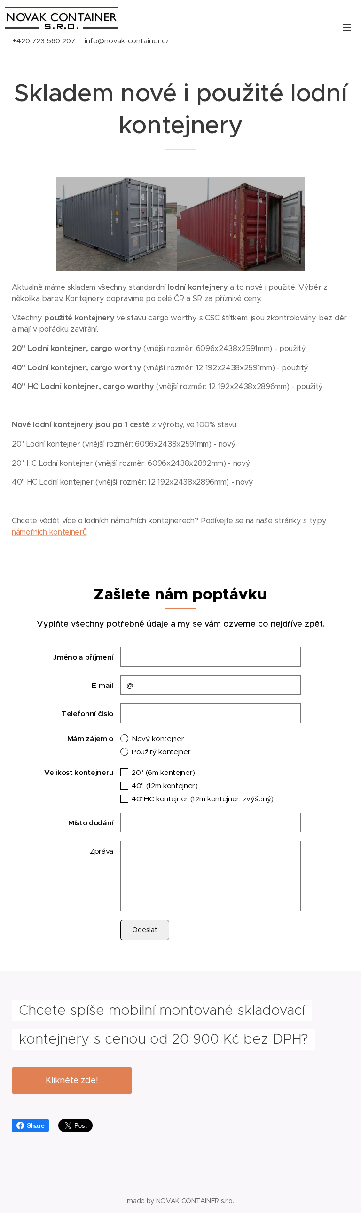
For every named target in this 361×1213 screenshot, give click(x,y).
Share (35, 1125)
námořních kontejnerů (49, 532)
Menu (346, 26)
